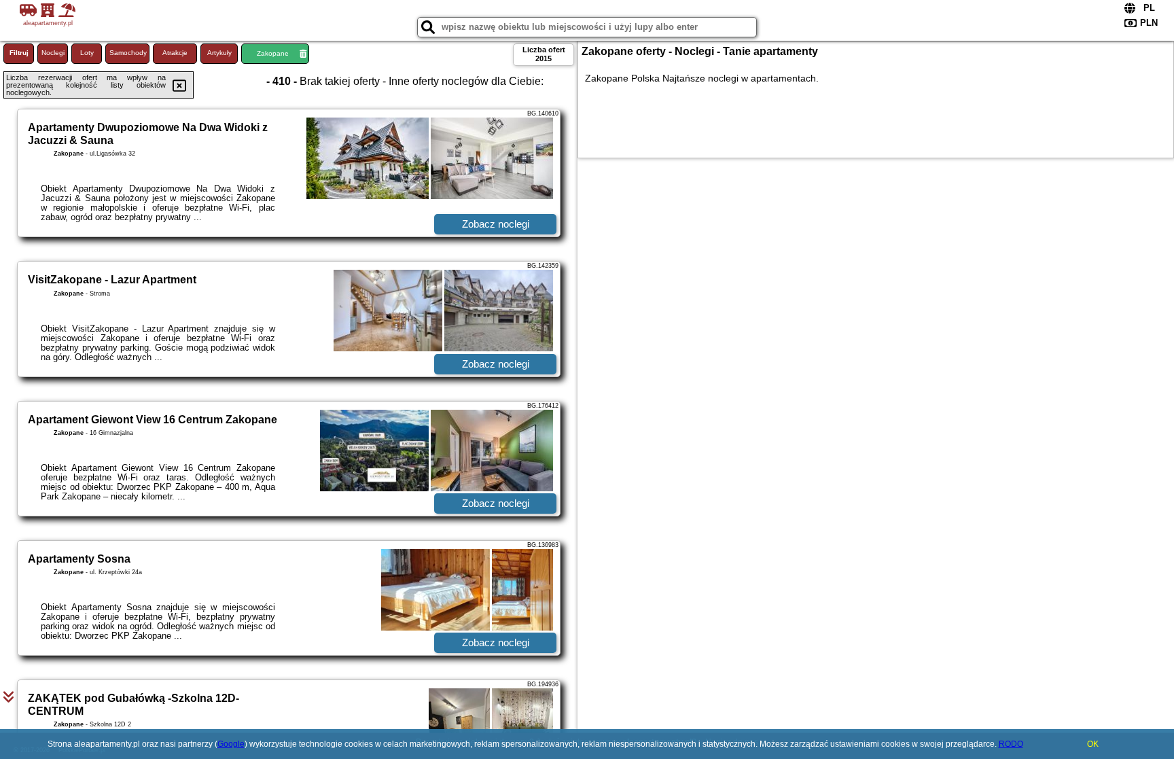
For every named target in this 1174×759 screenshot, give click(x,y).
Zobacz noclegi (495, 224)
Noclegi (53, 52)
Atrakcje (175, 52)
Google (231, 744)
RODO (1011, 744)
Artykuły (219, 52)
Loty (87, 52)
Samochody (128, 52)
